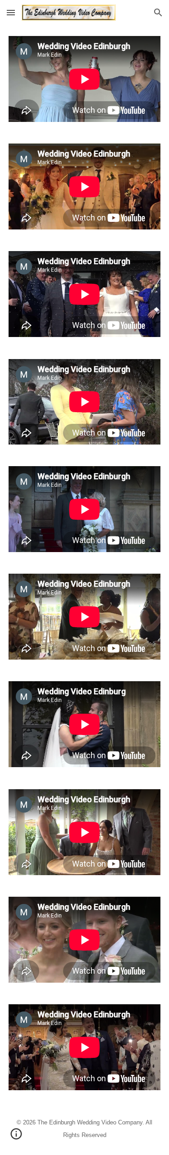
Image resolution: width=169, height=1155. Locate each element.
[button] (11, 12)
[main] (85, 1128)
